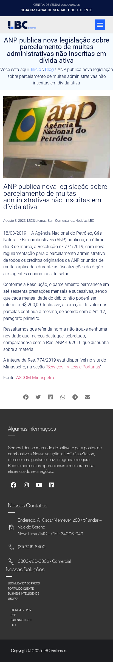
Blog (49, 69)
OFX (13, 625)
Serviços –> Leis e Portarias (73, 367)
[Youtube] (38, 485)
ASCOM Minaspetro (35, 377)
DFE (13, 614)
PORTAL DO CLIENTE (21, 588)
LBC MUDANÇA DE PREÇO (24, 583)
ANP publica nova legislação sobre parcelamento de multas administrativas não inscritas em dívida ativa (55, 197)
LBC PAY (13, 598)
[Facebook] (13, 485)
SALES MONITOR (21, 620)
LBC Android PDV (21, 610)
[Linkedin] (51, 485)
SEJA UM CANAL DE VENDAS (43, 10)
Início (36, 69)
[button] (100, 24)
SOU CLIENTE (81, 10)
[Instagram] (26, 485)
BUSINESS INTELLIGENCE (23, 593)
